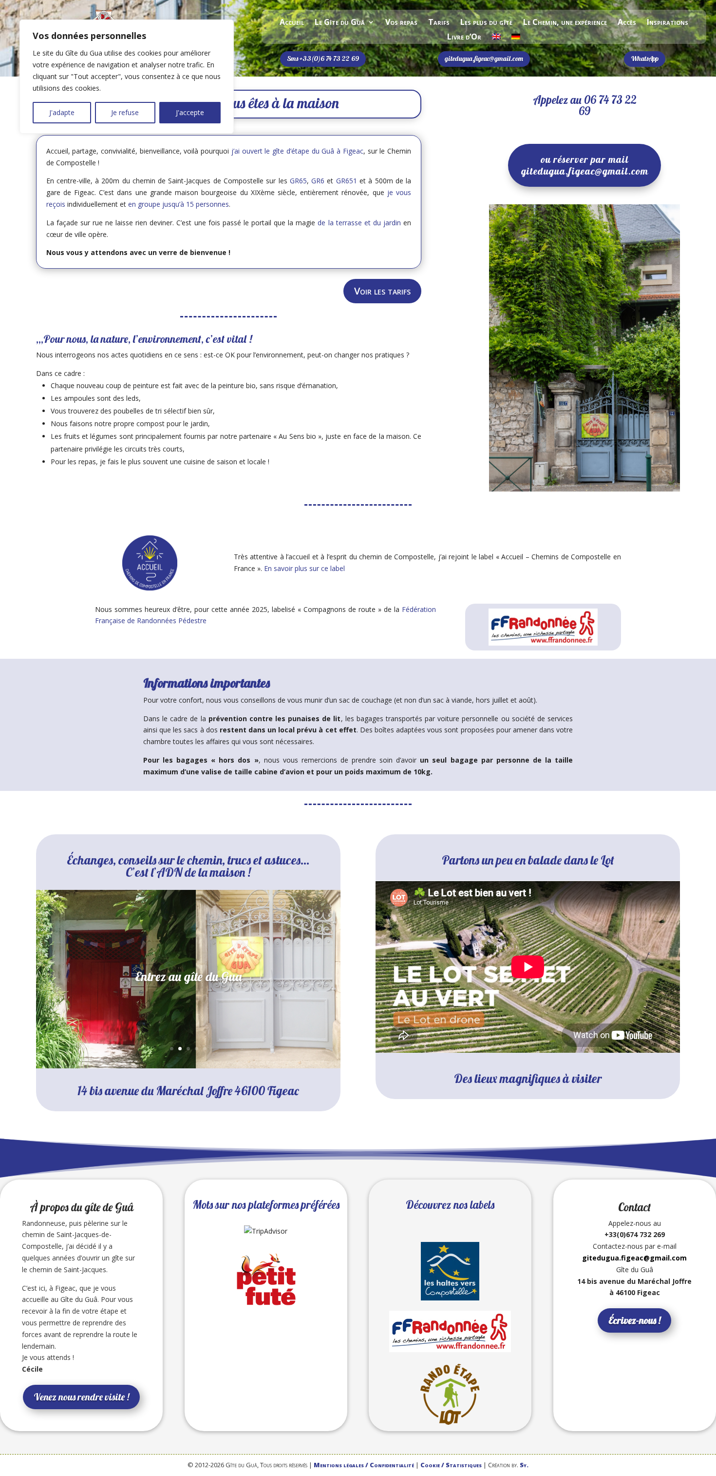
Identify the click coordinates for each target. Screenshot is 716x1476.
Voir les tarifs (382, 290)
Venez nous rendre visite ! (81, 1397)
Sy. (524, 1464)
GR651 (346, 180)
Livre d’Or (464, 37)
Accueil (292, 23)
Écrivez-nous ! (634, 1320)
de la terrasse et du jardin (359, 222)
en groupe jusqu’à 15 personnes (178, 204)
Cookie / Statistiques (451, 1464)
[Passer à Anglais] (496, 38)
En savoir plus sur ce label (304, 568)
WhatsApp (645, 58)
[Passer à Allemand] (515, 38)
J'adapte (62, 112)
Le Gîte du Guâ (340, 23)
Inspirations (667, 23)
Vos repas (401, 23)
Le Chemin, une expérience (565, 23)
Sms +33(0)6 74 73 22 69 (323, 58)
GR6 (317, 180)
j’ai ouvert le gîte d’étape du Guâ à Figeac (297, 151)
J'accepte (190, 112)
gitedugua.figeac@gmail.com (484, 58)
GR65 (298, 180)
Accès (627, 23)
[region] (126, 77)
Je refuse (125, 112)
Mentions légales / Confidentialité (364, 1464)
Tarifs (439, 23)
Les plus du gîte (486, 23)
